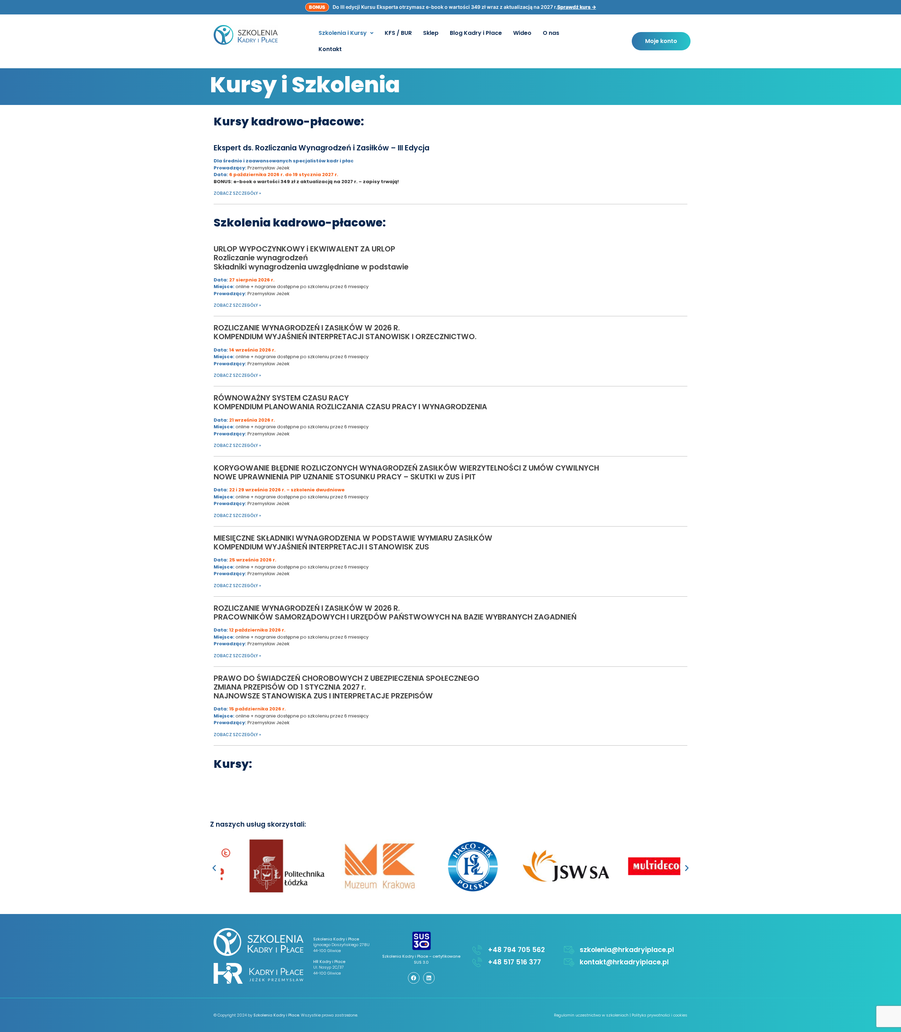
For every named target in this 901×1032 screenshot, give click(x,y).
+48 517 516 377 (514, 962)
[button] (346, 33)
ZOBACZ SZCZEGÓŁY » (237, 193)
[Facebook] (414, 978)
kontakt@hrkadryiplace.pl (624, 962)
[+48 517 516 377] (477, 962)
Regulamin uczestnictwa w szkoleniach (591, 1015)
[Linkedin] (429, 978)
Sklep (431, 33)
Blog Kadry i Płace (476, 33)
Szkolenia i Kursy (343, 33)
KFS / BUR (398, 33)
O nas (551, 33)
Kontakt (330, 49)
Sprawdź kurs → (576, 7)
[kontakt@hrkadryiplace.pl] (569, 962)
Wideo (522, 33)
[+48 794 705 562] (477, 950)
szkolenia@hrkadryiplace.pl (627, 950)
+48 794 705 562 (516, 950)
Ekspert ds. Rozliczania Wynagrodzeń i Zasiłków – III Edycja (321, 148)
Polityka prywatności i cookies (659, 1015)
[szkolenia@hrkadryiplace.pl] (569, 950)
